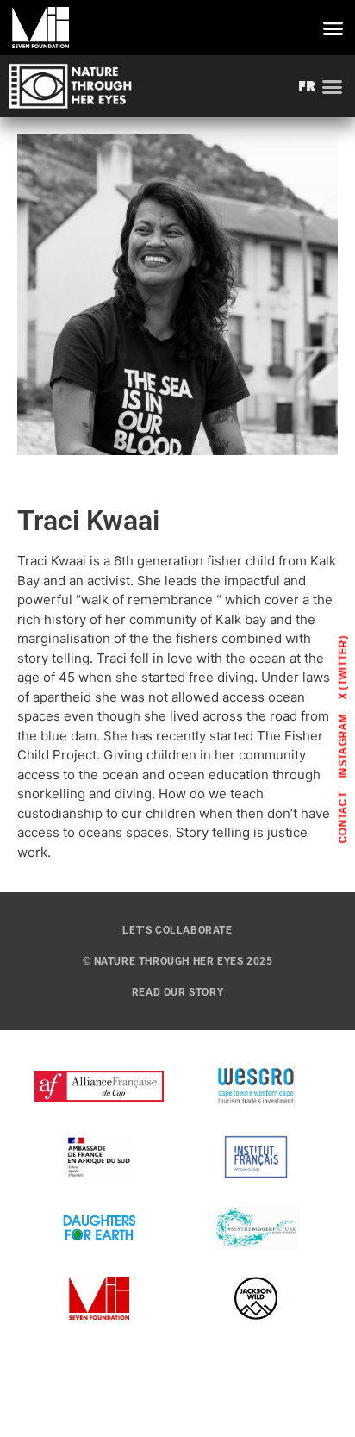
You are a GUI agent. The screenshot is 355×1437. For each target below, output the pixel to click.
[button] (333, 27)
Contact (343, 817)
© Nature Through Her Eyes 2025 (178, 961)
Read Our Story (177, 992)
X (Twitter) (343, 667)
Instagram (343, 745)
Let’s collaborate (177, 930)
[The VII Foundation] (40, 27)
